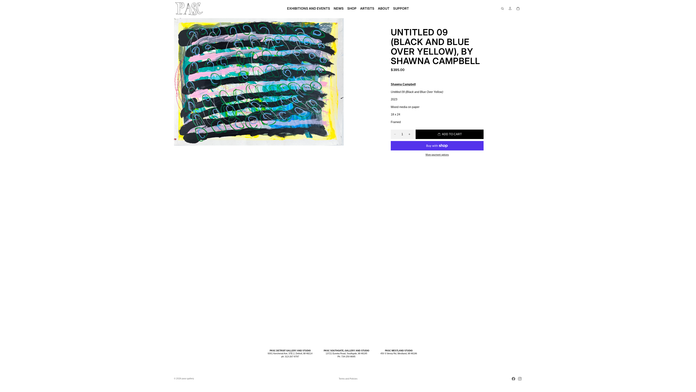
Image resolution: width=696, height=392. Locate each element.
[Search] (502, 9)
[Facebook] (513, 379)
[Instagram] (520, 379)
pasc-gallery (188, 378)
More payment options (437, 154)
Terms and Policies (348, 378)
